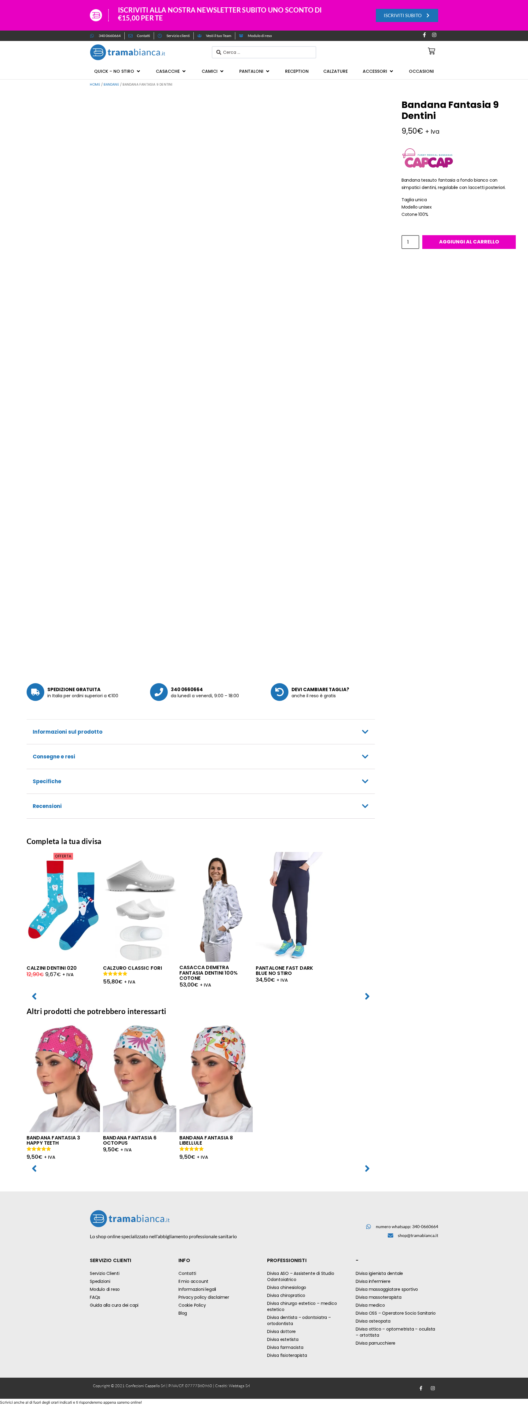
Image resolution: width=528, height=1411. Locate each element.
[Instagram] (434, 34)
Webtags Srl (239, 1385)
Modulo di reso (105, 1289)
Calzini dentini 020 (52, 968)
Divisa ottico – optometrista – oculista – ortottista (395, 1332)
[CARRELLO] (431, 51)
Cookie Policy (192, 1305)
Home (95, 84)
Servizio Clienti (104, 1273)
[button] (117, 71)
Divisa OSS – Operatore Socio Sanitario (395, 1313)
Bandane (111, 84)
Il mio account (193, 1281)
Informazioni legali (197, 1289)
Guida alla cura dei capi (114, 1305)
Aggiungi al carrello (469, 241)
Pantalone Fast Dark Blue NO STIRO (285, 971)
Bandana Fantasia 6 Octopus (130, 1140)
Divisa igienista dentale (379, 1273)
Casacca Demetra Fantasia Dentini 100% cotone (208, 973)
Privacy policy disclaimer (203, 1297)
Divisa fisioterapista (287, 1355)
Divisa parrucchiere (375, 1343)
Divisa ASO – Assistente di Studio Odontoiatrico (300, 1276)
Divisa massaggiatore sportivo (387, 1289)
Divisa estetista (283, 1339)
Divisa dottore (281, 1331)
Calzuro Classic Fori (132, 968)
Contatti (187, 1273)
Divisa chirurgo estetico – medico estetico (302, 1306)
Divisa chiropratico (286, 1295)
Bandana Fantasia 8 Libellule (206, 1140)
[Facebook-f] (424, 34)
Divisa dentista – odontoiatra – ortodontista (299, 1320)
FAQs (95, 1297)
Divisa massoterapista (379, 1297)
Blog (182, 1313)
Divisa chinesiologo (286, 1287)
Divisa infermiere (373, 1281)
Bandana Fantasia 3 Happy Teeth (53, 1140)
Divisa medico (370, 1305)
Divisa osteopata (373, 1321)
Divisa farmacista (285, 1347)
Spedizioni (100, 1281)
